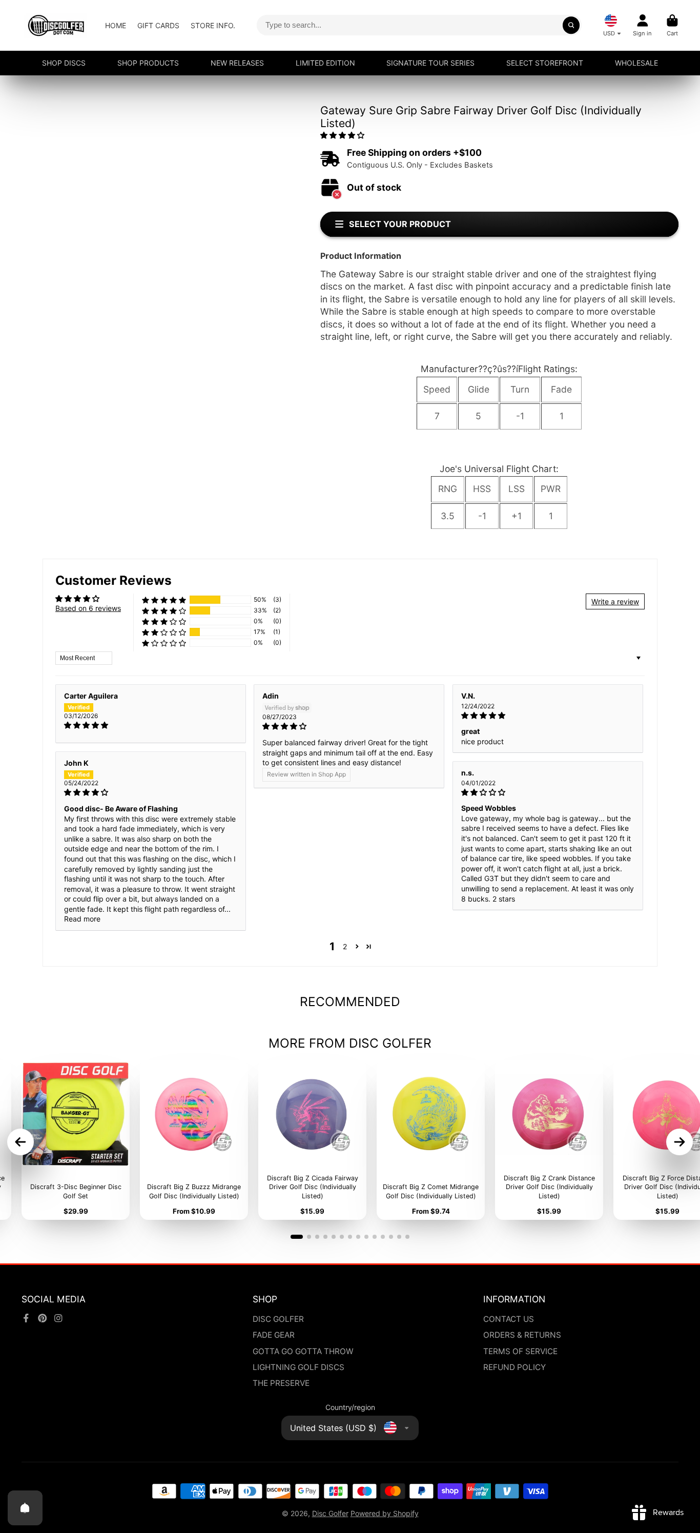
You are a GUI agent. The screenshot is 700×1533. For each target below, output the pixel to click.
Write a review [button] (615, 601)
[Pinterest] (42, 1318)
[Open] (25, 1507)
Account (642, 25)
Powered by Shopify (385, 1513)
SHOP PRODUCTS (148, 62)
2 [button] (345, 946)
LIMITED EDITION (325, 62)
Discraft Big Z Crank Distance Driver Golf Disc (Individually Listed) (549, 1140)
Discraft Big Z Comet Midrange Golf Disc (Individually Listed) (431, 1140)
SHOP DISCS (64, 62)
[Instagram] (58, 1318)
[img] (150, 725)
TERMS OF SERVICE (520, 1351)
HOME (115, 25)
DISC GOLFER (278, 1319)
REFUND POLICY (514, 1367)
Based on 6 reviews (88, 608)
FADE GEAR (274, 1335)
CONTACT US (508, 1319)
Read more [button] (82, 918)
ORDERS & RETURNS (522, 1335)
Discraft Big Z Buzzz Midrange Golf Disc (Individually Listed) (194, 1140)
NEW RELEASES (237, 62)
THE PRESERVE (281, 1383)
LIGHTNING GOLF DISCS (298, 1367)
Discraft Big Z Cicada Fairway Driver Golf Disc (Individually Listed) (312, 1140)
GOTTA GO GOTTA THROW (303, 1351)
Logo (56, 25)
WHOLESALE (636, 62)
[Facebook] (26, 1318)
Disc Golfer (330, 1513)
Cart (672, 25)
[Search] (571, 25)
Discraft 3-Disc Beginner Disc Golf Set (76, 1140)
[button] (342, 135)
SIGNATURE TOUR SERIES (430, 62)
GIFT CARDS (158, 25)
